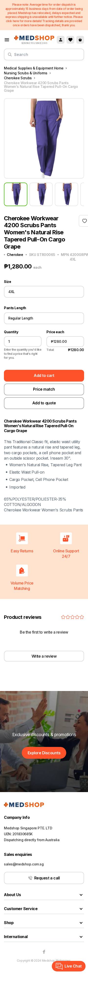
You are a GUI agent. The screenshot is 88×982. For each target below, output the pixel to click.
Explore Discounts (44, 752)
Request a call (47, 878)
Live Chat (73, 966)
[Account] (61, 40)
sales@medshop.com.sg (24, 864)
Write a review (44, 656)
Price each (55, 332)
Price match (44, 389)
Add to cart (44, 375)
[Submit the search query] (10, 56)
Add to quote (44, 402)
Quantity (11, 332)
